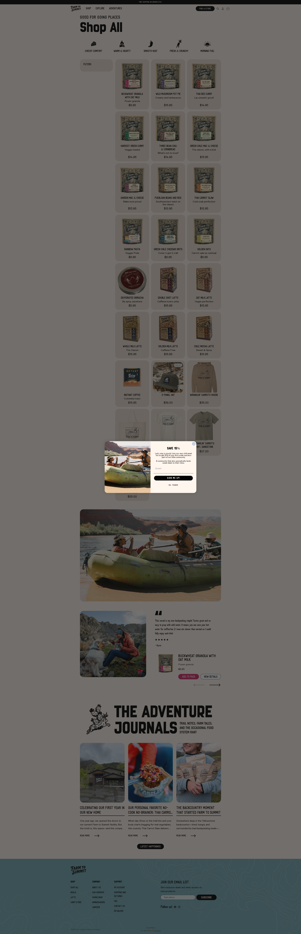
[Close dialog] (193, 443)
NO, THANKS (173, 485)
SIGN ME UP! (173, 478)
